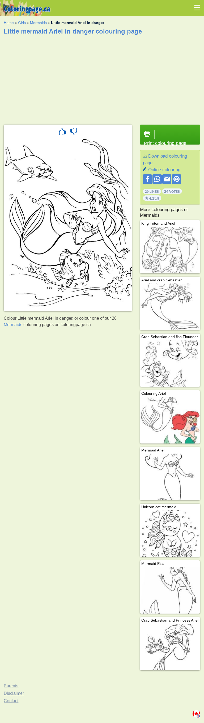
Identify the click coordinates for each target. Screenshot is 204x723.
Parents (11, 686)
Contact (11, 701)
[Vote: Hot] (62, 132)
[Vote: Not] (73, 132)
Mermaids (38, 22)
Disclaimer (14, 693)
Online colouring (164, 169)
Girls (22, 22)
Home (9, 22)
